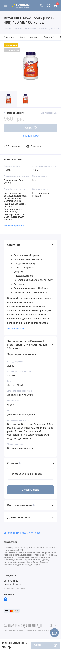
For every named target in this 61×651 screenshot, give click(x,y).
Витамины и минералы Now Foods (22, 532)
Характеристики (29, 37)
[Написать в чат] (54, 632)
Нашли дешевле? (30, 136)
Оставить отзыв (30, 489)
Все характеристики (14, 226)
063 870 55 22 (11, 580)
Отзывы (48, 37)
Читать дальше (15, 328)
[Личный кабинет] (48, 5)
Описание (9, 37)
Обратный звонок (12, 584)
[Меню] (5, 5)
